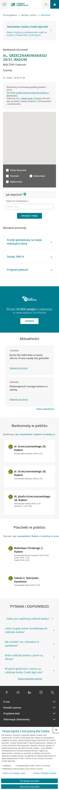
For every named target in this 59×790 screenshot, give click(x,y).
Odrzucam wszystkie (29, 786)
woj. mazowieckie (23, 434)
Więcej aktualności (45, 408)
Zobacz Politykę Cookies (44, 773)
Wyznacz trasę (29, 215)
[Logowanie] (54, 4)
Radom (37, 434)
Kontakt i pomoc (29, 15)
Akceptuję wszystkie (29, 781)
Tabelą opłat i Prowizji (31, 98)
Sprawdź (29, 321)
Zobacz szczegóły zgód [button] (13, 773)
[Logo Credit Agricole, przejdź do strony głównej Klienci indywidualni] (19, 5)
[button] (56, 730)
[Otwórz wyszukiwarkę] (46, 4)
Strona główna (10, 15)
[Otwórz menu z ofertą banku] (4, 4)
